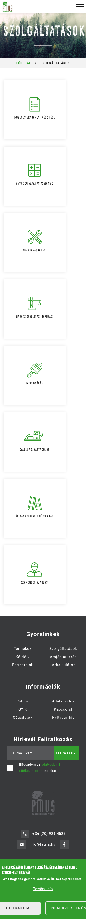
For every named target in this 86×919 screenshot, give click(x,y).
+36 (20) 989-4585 (48, 834)
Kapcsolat (63, 709)
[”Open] (80, 6)
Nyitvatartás (63, 717)
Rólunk (22, 701)
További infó (43, 889)
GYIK (22, 709)
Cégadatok (22, 717)
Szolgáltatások (63, 649)
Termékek (23, 649)
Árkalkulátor (63, 665)
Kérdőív (23, 657)
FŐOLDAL (23, 63)
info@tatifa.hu (42, 844)
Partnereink (22, 665)
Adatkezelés (63, 701)
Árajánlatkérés (63, 657)
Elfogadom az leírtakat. (39, 767)
